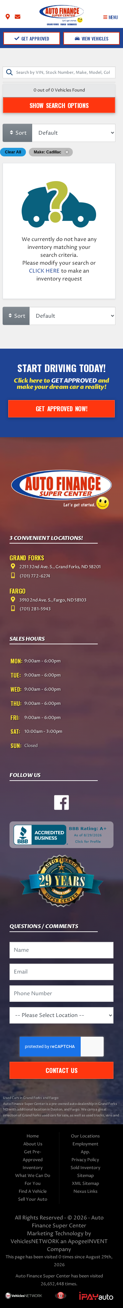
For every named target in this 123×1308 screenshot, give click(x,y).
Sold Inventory (85, 1168)
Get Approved (34, 38)
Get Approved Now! (62, 408)
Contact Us (61, 1070)
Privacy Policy (85, 1160)
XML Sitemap (85, 1184)
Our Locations (85, 1136)
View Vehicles (94, 38)
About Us (32, 1144)
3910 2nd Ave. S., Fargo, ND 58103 (52, 600)
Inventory (33, 1168)
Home (33, 1136)
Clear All (13, 152)
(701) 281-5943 (34, 609)
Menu (113, 16)
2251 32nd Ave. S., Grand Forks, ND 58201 (59, 567)
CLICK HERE (44, 271)
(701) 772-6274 (34, 576)
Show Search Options (59, 105)
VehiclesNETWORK (34, 1241)
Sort (20, 133)
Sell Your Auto (32, 1199)
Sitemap (85, 1176)
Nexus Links (85, 1191)
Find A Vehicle (33, 1191)
